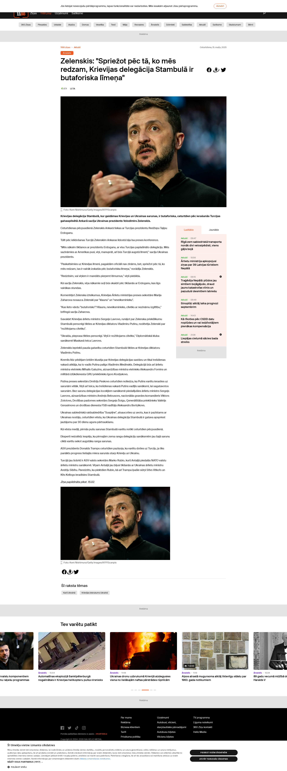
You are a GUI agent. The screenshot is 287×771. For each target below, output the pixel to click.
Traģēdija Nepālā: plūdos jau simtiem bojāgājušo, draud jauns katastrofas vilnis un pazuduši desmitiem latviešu (199, 286)
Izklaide (57, 24)
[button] (95, 761)
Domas (85, 24)
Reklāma (125, 722)
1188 (67, 718)
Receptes (139, 24)
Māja (125, 24)
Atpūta (71, 24)
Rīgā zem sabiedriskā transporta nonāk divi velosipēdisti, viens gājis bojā (201, 245)
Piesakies (42, 24)
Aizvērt (220, 6)
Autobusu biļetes (166, 732)
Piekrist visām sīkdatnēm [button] (213, 752)
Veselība (100, 24)
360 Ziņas (26, 24)
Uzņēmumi (61, 13)
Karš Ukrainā (69, 592)
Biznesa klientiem (130, 727)
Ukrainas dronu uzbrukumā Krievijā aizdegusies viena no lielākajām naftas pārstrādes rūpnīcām (68, 678)
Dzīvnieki (170, 24)
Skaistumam (235, 24)
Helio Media (199, 732)
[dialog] (143, 756)
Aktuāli (202, 24)
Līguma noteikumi (203, 722)
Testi (113, 24)
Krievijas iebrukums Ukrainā (95, 592)
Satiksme (77, 13)
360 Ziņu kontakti (202, 727)
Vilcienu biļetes (165, 736)
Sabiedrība (187, 24)
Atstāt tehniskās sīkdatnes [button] (213, 759)
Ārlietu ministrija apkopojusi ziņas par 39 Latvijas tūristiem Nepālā (199, 264)
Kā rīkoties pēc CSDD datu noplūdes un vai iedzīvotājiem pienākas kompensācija (200, 322)
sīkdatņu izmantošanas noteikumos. (95, 758)
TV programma (201, 717)
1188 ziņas (65, 47)
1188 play (45, 13)
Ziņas (33, 13)
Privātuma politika (130, 736)
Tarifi (123, 732)
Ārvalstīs (155, 24)
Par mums (126, 717)
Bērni (250, 24)
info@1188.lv (101, 734)
